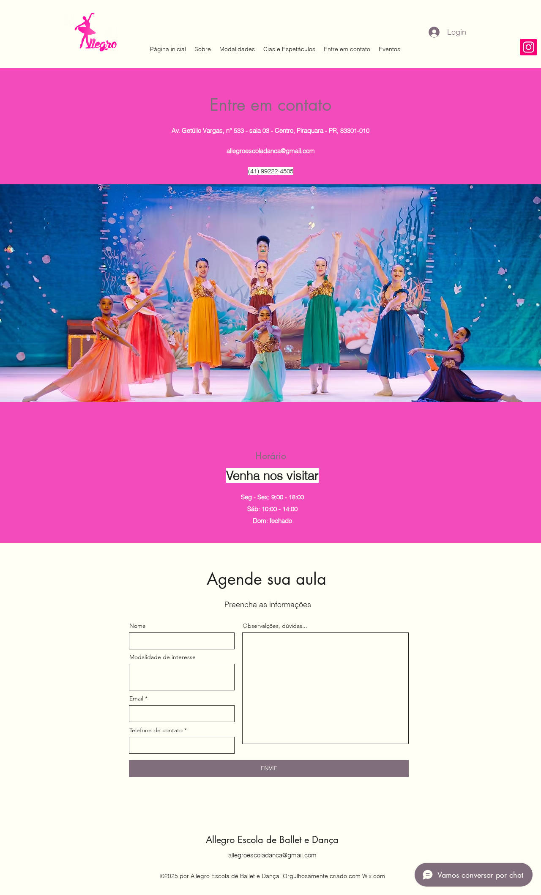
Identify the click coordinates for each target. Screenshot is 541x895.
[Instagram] (528, 47)
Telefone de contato (156, 730)
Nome (137, 626)
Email (136, 698)
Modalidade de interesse (162, 657)
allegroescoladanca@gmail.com (271, 151)
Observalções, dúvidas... (275, 626)
